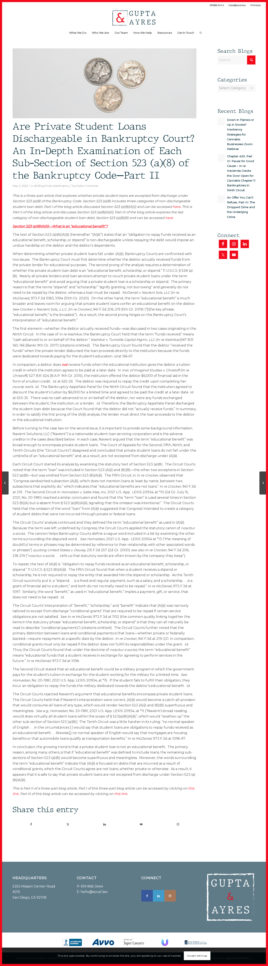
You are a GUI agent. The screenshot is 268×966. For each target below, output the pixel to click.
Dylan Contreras (87, 185)
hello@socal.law (237, 5)
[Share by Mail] (141, 824)
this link (120, 794)
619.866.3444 (217, 5)
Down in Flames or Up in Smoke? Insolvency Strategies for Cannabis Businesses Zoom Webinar (240, 134)
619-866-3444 (92, 886)
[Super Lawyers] (134, 942)
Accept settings (197, 955)
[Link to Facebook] (147, 896)
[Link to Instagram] (178, 824)
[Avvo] (103, 942)
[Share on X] (68, 824)
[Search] (199, 32)
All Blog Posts (43, 185)
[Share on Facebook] (31, 824)
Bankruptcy (61, 185)
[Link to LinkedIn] (158, 896)
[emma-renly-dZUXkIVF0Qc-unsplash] (104, 83)
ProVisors (255, 5)
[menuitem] (217, 5)
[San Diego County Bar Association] (196, 942)
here (176, 207)
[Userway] (165, 942)
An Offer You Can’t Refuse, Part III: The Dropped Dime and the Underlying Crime (241, 207)
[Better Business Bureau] (72, 942)
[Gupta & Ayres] (134, 18)
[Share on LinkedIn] (104, 824)
